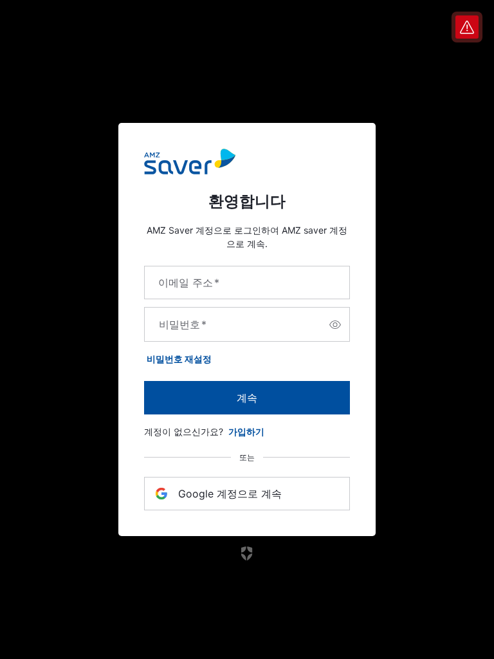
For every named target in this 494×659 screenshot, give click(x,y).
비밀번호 (182, 324)
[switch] (335, 324)
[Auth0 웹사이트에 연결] (247, 553)
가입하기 (246, 431)
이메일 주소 (188, 282)
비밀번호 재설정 (179, 358)
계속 (247, 397)
